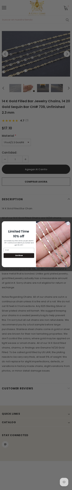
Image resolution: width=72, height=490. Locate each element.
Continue (19, 255)
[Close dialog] (68, 223)
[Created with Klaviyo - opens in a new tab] (36, 268)
